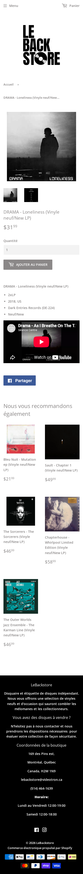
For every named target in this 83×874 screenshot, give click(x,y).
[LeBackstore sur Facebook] (36, 830)
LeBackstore (45, 843)
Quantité (10, 241)
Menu (13, 5)
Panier (74, 5)
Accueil (8, 84)
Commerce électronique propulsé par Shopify (40, 848)
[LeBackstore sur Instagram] (44, 830)
